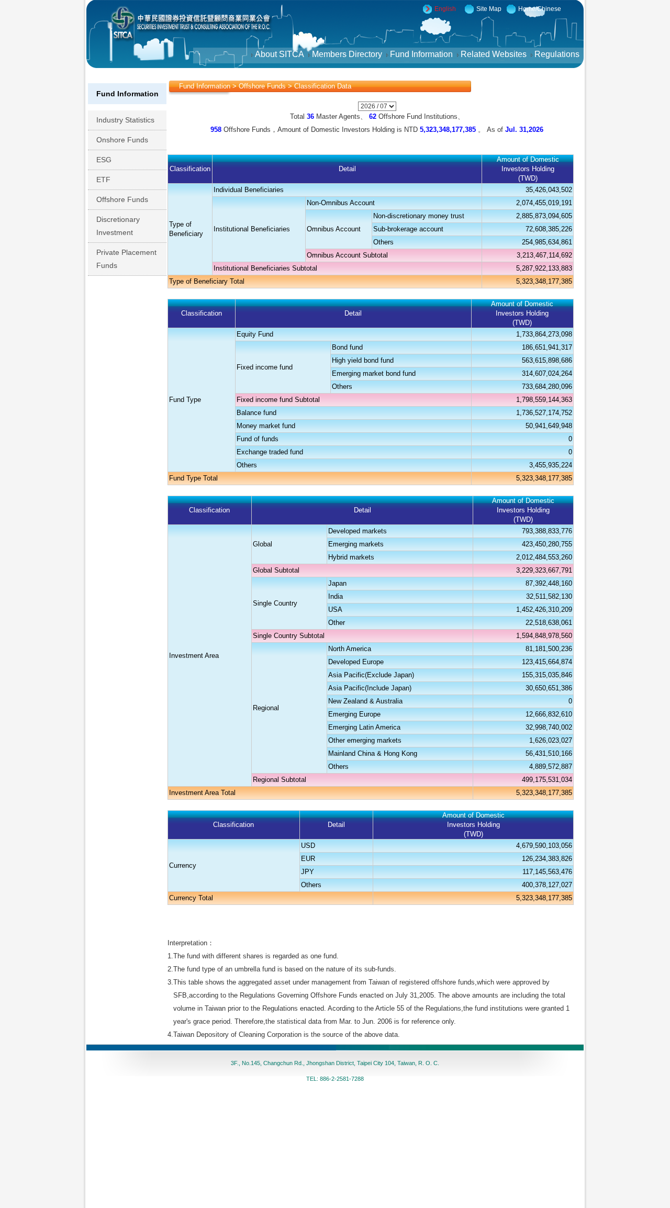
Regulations (559, 54)
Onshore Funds (128, 140)
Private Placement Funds (126, 259)
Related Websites (496, 54)
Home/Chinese (539, 9)
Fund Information (423, 54)
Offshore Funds (128, 199)
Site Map (488, 9)
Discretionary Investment (120, 226)
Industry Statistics (131, 120)
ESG (109, 159)
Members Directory (349, 54)
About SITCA (281, 54)
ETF (109, 179)
